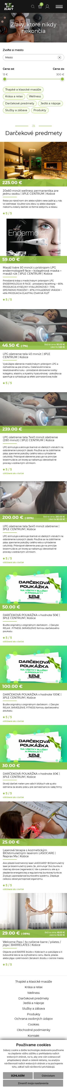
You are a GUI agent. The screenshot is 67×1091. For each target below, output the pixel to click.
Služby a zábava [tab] (16, 110)
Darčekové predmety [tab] (19, 103)
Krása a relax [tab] (14, 96)
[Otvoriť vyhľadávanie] (33, 6)
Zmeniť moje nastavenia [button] (33, 1083)
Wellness (33, 993)
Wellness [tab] (35, 96)
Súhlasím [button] (18, 1075)
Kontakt (33, 1035)
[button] (59, 6)
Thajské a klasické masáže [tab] (23, 89)
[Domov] (9, 6)
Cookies (33, 1024)
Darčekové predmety (33, 998)
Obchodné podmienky (33, 1030)
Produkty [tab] (40, 110)
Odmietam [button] (48, 1075)
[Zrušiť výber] (59, 57)
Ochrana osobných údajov (34, 1018)
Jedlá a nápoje (33, 1003)
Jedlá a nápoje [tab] (50, 103)
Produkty (33, 1014)
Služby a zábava (33, 1008)
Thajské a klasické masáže (33, 981)
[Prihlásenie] (47, 6)
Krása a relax (33, 987)
